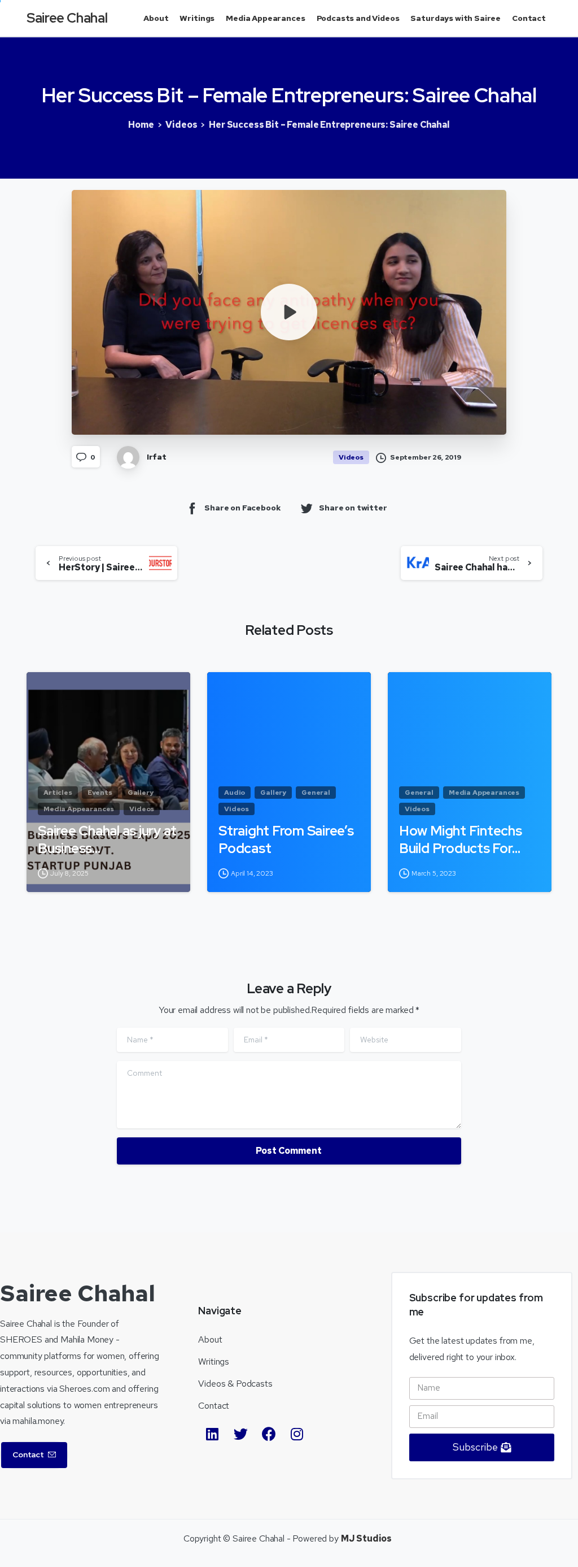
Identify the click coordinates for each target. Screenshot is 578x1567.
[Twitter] (240, 1434)
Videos (181, 125)
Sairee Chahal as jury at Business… (107, 840)
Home (141, 125)
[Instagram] (297, 1434)
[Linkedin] (212, 1434)
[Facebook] (269, 1434)
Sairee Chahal (67, 18)
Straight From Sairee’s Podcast (286, 840)
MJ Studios (366, 1538)
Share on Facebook (242, 508)
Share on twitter (353, 508)
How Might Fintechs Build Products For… (460, 840)
